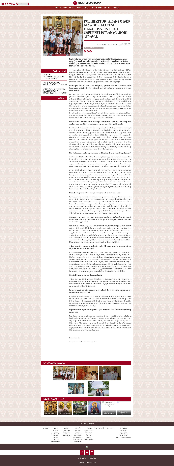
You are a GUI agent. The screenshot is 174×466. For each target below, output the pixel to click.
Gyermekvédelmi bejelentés (123, 437)
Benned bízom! (55, 441)
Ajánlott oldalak (123, 434)
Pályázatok (56, 439)
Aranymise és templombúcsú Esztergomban (83, 342)
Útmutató (88, 435)
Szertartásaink (89, 430)
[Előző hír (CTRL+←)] (5, 236)
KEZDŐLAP (46, 428)
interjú (85, 47)
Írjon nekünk (82, 458)
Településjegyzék (78, 437)
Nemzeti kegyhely (66, 435)
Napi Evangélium (88, 439)
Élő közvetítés (97, 8)
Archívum (55, 435)
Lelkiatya (107, 8)
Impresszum (92, 458)
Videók (56, 432)
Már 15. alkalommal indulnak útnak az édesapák (55, 84)
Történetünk (66, 430)
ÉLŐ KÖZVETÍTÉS (100, 428)
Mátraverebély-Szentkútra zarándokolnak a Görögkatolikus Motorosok (55, 91)
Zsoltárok (88, 437)
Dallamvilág (88, 432)
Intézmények (77, 434)
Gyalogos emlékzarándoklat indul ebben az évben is (53, 77)
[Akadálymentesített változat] (14, 5)
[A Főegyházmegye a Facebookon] (3, 5)
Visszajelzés (123, 435)
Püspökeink (66, 432)
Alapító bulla (66, 434)
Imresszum (123, 430)
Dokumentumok (77, 439)
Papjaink (77, 430)
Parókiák (77, 432)
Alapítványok (77, 435)
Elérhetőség (123, 432)
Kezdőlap (58, 8)
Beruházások (77, 441)
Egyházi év (89, 434)
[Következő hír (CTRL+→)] (169, 236)
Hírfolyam (55, 430)
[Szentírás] (10, 5)
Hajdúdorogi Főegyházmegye (95, 47)
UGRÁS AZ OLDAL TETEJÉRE (87, 424)
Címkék (56, 437)
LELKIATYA (110, 428)
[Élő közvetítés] (6, 5)
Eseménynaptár (55, 434)
